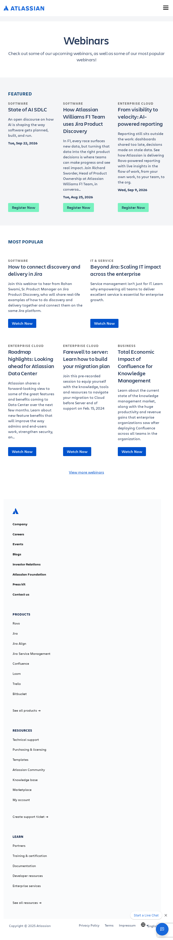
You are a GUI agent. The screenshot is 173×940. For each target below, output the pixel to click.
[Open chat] (162, 929)
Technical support (26, 739)
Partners (19, 845)
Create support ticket (29, 817)
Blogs (17, 554)
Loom (17, 673)
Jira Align (19, 643)
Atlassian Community (29, 770)
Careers (18, 534)
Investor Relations (27, 564)
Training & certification (30, 856)
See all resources (25, 903)
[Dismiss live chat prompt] (165, 915)
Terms (109, 925)
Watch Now (22, 323)
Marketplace (22, 790)
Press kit (19, 584)
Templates (20, 759)
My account (21, 800)
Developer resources (28, 876)
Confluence (21, 663)
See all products (25, 710)
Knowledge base (25, 780)
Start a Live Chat (146, 915)
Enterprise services (27, 886)
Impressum (127, 925)
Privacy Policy (89, 925)
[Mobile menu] (165, 8)
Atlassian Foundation (29, 574)
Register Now (23, 207)
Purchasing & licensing (29, 749)
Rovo (16, 623)
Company (20, 524)
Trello (17, 684)
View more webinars (86, 472)
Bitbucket (20, 694)
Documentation (24, 866)
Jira (15, 633)
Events (18, 544)
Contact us (21, 594)
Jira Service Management (31, 653)
